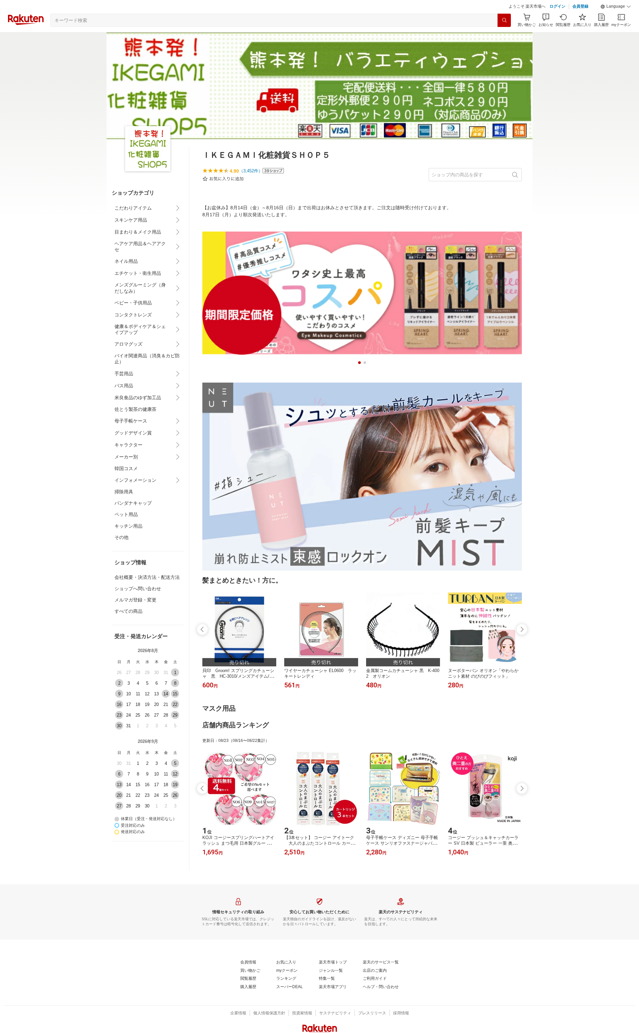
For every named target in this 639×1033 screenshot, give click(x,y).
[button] (615, 7)
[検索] (504, 20)
